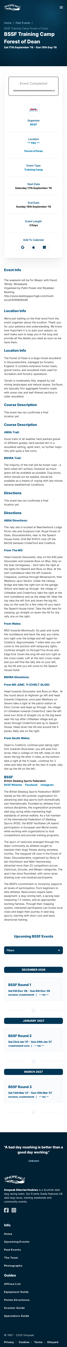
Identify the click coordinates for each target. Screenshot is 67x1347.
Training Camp (33, 169)
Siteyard (52, 1342)
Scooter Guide (14, 1307)
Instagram (47, 784)
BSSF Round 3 (20, 1087)
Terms (38, 1342)
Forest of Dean (33, 151)
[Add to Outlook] (44, 247)
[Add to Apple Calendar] (33, 247)
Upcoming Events (17, 1241)
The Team (11, 1257)
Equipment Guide (16, 1292)
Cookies (24, 1342)
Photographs (13, 1265)
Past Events (23, 22)
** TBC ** (33, 143)
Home (7, 22)
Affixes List (12, 1284)
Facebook (31, 784)
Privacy (9, 1342)
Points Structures (17, 1300)
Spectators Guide (16, 1315)
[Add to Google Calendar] (23, 247)
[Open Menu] (61, 7)
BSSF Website (13, 784)
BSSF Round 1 (19, 985)
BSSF (33, 124)
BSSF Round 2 (20, 1036)
